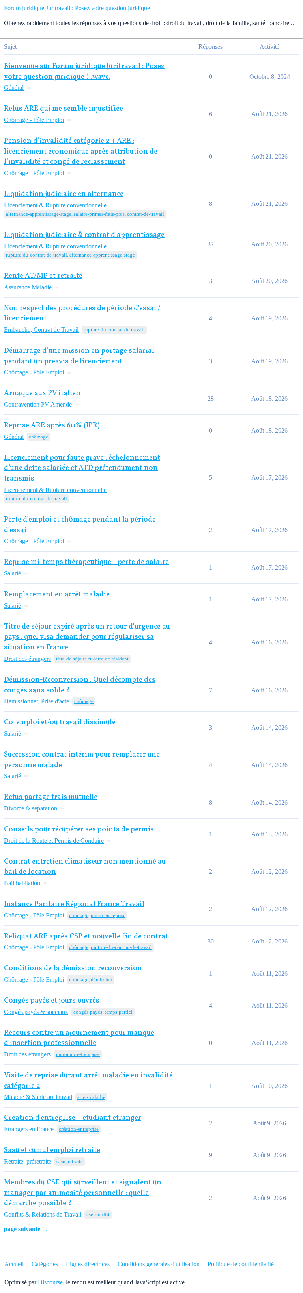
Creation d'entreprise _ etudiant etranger (72, 1118)
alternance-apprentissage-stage (38, 214)
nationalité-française (78, 1054)
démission (101, 979)
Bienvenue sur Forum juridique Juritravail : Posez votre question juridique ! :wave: (84, 71)
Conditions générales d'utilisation (159, 1264)
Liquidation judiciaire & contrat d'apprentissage (84, 235)
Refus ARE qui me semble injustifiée (63, 109)
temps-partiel (119, 1012)
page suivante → (26, 1229)
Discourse (50, 1282)
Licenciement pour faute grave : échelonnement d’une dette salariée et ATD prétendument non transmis (82, 468)
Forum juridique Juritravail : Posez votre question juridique (77, 8)
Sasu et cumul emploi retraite (52, 1150)
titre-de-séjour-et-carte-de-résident (92, 659)
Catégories (45, 1264)
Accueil (14, 1264)
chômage (38, 437)
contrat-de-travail (145, 214)
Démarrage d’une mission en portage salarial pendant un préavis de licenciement (79, 356)
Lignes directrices (88, 1264)
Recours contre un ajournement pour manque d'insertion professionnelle (79, 1038)
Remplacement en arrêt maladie (57, 594)
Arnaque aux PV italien (42, 393)
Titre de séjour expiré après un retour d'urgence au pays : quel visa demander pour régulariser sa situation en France (87, 637)
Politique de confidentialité (241, 1264)
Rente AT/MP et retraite (43, 276)
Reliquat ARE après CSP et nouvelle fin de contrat (86, 937)
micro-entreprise (108, 915)
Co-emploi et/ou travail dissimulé (60, 722)
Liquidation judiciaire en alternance (63, 194)
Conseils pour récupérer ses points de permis (79, 829)
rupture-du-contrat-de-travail (36, 255)
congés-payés (87, 1012)
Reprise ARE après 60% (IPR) (52, 426)
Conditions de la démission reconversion (73, 968)
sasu (60, 1161)
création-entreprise (79, 1129)
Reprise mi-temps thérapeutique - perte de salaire (86, 562)
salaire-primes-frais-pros (99, 214)
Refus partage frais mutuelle (50, 797)
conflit (102, 1214)
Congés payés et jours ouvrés (51, 1001)
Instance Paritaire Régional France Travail (74, 904)
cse (89, 1214)
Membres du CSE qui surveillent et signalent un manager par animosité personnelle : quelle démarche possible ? (82, 1193)
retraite (75, 1161)
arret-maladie (91, 1097)
